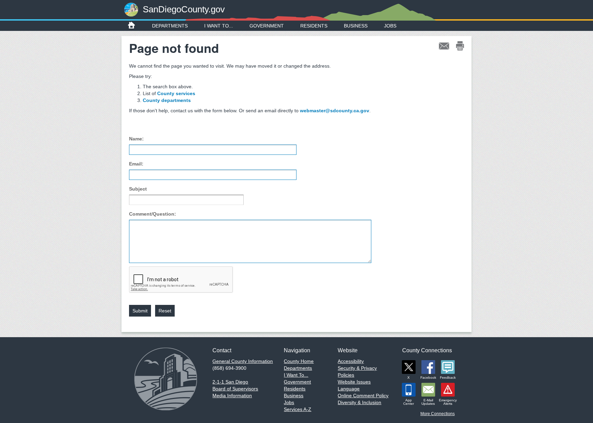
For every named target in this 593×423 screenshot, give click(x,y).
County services (176, 93)
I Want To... (218, 25)
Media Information (232, 395)
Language (349, 388)
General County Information (242, 361)
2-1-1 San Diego (230, 382)
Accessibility (351, 361)
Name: (136, 138)
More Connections (437, 413)
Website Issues (354, 382)
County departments (167, 100)
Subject (138, 189)
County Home (299, 361)
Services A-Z (297, 409)
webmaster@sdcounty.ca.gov (334, 110)
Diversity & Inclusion (359, 402)
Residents (313, 25)
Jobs (390, 25)
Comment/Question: (152, 214)
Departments (170, 25)
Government (266, 25)
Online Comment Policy (363, 395)
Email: (136, 164)
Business (356, 25)
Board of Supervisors (235, 388)
